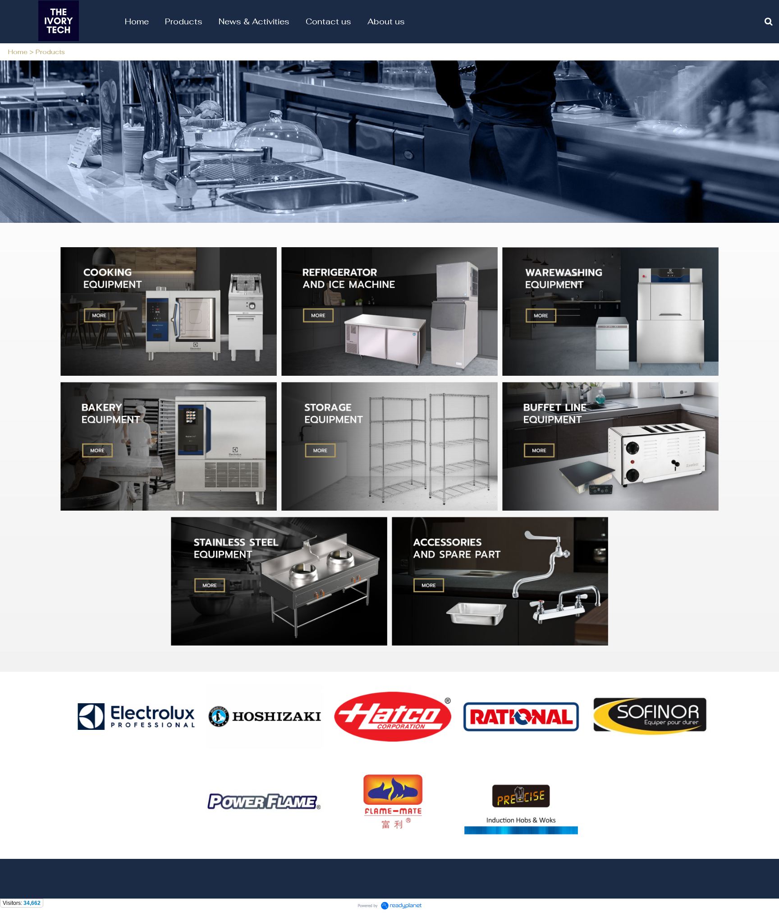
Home (17, 52)
